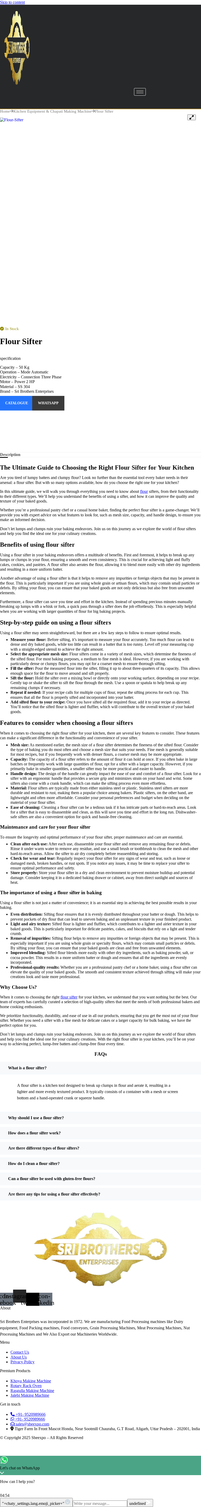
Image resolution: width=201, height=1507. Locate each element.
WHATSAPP (48, 403)
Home (5, 111)
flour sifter (68, 997)
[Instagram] (100, 413)
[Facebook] (100, 423)
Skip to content (12, 2)
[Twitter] (100, 433)
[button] (10, 358)
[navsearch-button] (14, 101)
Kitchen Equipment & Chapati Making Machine (52, 111)
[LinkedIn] (100, 444)
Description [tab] (10, 454)
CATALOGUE (16, 403)
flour (144, 491)
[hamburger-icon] (140, 92)
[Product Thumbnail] (191, 117)
